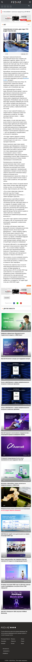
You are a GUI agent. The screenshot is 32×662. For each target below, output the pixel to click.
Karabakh (3, 643)
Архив (22, 643)
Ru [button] (29, 6)
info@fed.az (5, 653)
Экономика (3, 641)
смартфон (6, 297)
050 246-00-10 (6, 651)
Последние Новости (5, 639)
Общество (13, 641)
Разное (22, 641)
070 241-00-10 (6, 648)
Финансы (13, 639)
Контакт (13, 643)
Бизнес (22, 639)
